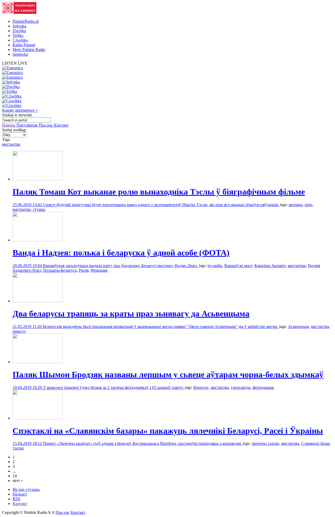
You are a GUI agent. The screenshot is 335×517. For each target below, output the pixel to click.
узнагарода (240, 387)
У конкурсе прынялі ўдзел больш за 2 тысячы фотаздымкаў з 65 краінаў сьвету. (114, 387)
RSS (16, 499)
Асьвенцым (298, 326)
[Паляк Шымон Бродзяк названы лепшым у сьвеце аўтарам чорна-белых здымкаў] (38, 362)
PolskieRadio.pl (26, 21)
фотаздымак (263, 387)
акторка (296, 204)
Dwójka (19, 31)
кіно (308, 204)
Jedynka (19, 26)
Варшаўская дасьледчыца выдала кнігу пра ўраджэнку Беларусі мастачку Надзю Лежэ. (121, 265)
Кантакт (61, 125)
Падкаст (20, 494)
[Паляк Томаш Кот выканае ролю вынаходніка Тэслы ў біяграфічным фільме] (38, 179)
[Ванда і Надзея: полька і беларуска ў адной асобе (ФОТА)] (38, 240)
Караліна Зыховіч (270, 265)
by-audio (215, 265)
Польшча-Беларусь (60, 270)
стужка (39, 209)
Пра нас (46, 125)
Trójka (18, 35)
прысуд (19, 331)
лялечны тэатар (265, 443)
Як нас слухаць (26, 489)
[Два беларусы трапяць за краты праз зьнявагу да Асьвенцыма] (38, 301)
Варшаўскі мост (238, 265)
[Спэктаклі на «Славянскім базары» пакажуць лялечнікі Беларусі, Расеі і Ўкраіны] (38, 418)
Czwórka (20, 40)
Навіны (9, 125)
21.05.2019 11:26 (28, 326)
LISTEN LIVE (14, 63)
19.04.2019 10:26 (28, 387)
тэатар (18, 448)
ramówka (20, 54)
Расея (83, 270)
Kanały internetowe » (20, 110)
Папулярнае (27, 125)
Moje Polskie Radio (29, 49)
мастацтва (11, 144)
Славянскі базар (315, 443)
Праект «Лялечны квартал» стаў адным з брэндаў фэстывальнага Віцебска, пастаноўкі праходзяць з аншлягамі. (143, 443)
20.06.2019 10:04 (28, 265)
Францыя (99, 270)
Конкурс (201, 387)
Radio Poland (24, 45)
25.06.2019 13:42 (28, 204)
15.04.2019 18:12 (28, 443)
